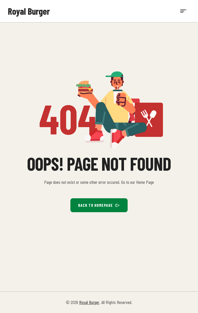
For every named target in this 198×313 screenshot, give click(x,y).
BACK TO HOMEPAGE (95, 205)
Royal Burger (29, 11)
